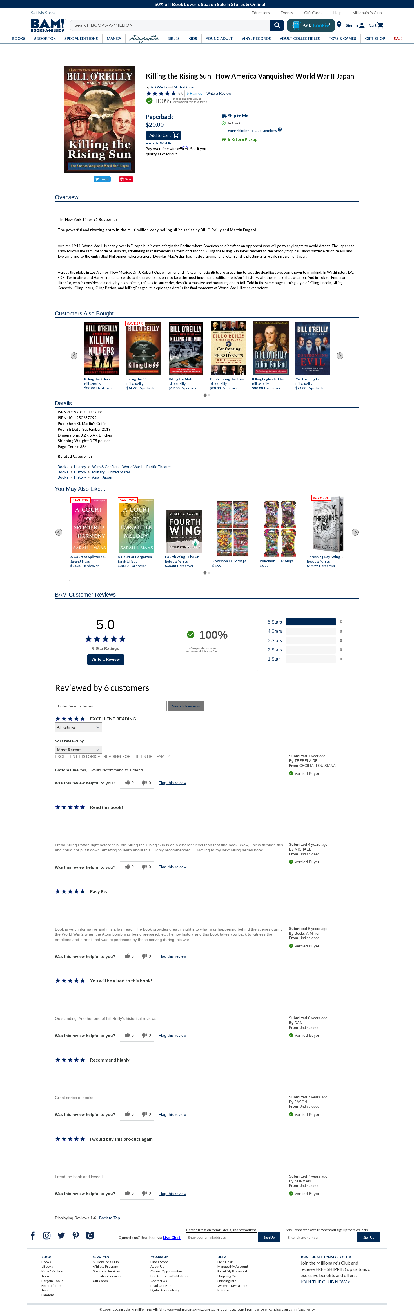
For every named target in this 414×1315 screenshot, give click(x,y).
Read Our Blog (161, 1285)
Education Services (107, 1276)
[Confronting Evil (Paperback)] (312, 348)
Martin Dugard (184, 87)
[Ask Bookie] (311, 25)
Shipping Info (226, 1281)
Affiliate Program (105, 1266)
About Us (157, 1266)
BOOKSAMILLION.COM (200, 1309)
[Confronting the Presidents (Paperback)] (228, 348)
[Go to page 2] (209, 395)
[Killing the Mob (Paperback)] (186, 348)
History (80, 466)
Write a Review (218, 93)
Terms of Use (256, 1309)
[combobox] (180, 25)
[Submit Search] (277, 25)
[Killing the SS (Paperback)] (143, 348)
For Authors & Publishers (169, 1276)
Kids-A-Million (52, 1271)
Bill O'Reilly (158, 87)
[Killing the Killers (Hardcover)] (101, 348)
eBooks (47, 1266)
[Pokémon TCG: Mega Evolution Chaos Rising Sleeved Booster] (232, 529)
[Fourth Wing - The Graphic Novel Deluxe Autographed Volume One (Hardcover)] (184, 531)
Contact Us (158, 1281)
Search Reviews (186, 706)
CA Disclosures (280, 1309)
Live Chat (172, 1237)
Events (287, 12)
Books (63, 466)
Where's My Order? (232, 1285)
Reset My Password (232, 1271)
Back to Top (109, 1218)
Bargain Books (52, 1281)
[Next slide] (340, 355)
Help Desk (225, 1262)
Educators (261, 12)
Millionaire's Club (367, 12)
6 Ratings (194, 93)
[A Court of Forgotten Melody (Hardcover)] (136, 526)
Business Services (106, 1271)
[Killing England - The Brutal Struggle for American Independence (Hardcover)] (271, 348)
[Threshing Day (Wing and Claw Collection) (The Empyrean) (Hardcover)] (328, 524)
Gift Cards (313, 12)
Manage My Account (232, 1266)
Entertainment (52, 1285)
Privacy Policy (304, 1309)
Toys (44, 1290)
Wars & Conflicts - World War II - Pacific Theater (131, 466)
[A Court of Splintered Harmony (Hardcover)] (89, 526)
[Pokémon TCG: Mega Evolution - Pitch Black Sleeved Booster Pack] (280, 529)
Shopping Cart (227, 1276)
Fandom (47, 1295)
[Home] (46, 25)
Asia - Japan (102, 477)
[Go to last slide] (74, 355)
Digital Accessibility (164, 1290)
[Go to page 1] (204, 395)
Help (337, 12)
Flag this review (172, 782)
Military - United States (111, 472)
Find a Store (159, 1262)
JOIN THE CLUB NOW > (325, 1281)
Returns (223, 1290)
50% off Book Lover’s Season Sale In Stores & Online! (210, 4)
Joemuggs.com (232, 1309)
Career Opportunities (166, 1271)
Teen (45, 1276)
